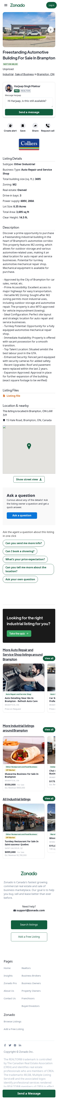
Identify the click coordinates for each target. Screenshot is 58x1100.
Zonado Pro (10, 983)
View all (49, 658)
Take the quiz (17, 633)
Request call (47, 130)
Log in (51, 5)
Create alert (10, 130)
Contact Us (10, 998)
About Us (9, 990)
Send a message (29, 112)
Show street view (27, 479)
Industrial (8, 74)
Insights (8, 975)
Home (7, 968)
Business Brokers (31, 975)
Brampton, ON (45, 74)
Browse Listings (12, 1021)
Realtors (26, 968)
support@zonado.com (30, 910)
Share (35, 130)
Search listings (29, 924)
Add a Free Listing (29, 936)
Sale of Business (24, 74)
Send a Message (29, 1093)
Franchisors (28, 998)
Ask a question (21, 515)
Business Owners (31, 983)
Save (22, 130)
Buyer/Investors (30, 1006)
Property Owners (31, 990)
